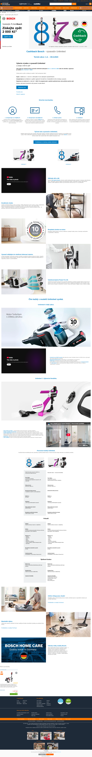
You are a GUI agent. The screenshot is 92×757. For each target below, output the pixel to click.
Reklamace (49, 703)
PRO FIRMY (66, 0)
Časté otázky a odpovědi (41, 703)
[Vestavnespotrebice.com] (85, 8)
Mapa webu (25, 703)
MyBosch (40, 119)
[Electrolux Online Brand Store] (7, 10)
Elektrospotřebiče (60, 721)
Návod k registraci (20, 94)
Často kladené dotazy (50, 715)
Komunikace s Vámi (64, 712)
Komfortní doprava (20, 714)
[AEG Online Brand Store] (32, 10)
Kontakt (90, 0)
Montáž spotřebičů (49, 714)
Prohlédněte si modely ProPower (9, 628)
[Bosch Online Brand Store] (44, 10)
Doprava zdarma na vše (84, 0)
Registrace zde (22, 87)
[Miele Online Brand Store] (75, 10)
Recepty (62, 715)
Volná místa (25, 700)
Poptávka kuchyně (64, 714)
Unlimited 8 (68, 164)
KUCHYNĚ (71, 0)
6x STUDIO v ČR (60, 0)
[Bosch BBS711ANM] (9, 682)
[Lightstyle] (25, 4)
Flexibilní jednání (34, 712)
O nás (75, 0)
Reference (18, 715)
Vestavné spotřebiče (31, 721)
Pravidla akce (19, 92)
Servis (48, 702)
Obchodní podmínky (40, 706)
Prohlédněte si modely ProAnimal (56, 602)
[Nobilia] (37, 4)
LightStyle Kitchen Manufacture (50, 721)
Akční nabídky (4, 12)
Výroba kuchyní (48, 712)
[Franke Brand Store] (64, 10)
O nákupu (78, 0)
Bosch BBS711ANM (3, 669)
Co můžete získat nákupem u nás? (23, 712)
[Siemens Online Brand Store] (20, 10)
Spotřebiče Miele (40, 721)
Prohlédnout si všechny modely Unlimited (46, 142)
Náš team (18, 702)
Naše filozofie (19, 703)
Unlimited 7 (23, 164)
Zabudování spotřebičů (35, 714)
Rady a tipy (33, 715)
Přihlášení (55, 0)
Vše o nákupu (39, 702)
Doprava (48, 700)
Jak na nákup (39, 700)
